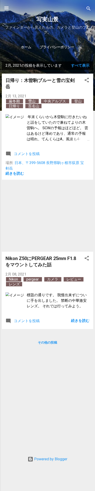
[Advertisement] (47, 215)
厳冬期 (15, 101)
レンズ (14, 284)
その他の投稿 (47, 342)
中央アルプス (55, 101)
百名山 (33, 106)
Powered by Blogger (50, 459)
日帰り (15, 106)
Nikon (14, 279)
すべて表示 (80, 65)
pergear (33, 279)
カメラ (53, 279)
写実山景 (47, 19)
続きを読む (15, 173)
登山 (78, 101)
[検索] (88, 9)
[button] (86, 80)
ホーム (26, 47)
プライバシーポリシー (57, 47)
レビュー (73, 279)
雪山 (32, 101)
